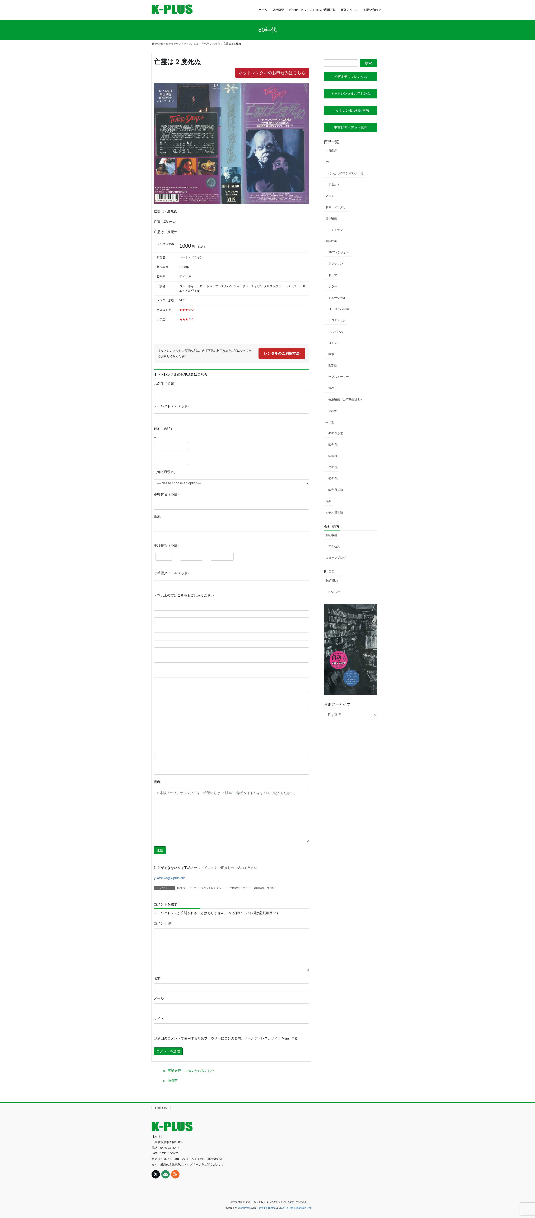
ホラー (246, 887)
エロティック (337, 320)
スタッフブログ (335, 557)
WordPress (244, 1208)
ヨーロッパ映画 (338, 309)
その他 (332, 410)
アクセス (334, 546)
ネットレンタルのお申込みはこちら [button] (272, 72)
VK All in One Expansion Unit (295, 1208)
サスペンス (335, 331)
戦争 (331, 354)
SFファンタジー (339, 252)
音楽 (328, 501)
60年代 (333, 456)
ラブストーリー (338, 376)
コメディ (334, 342)
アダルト (334, 184)
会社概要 (331, 535)
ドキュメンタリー (337, 207)
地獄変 (173, 1081)
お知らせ (334, 591)
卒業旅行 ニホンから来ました (191, 1071)
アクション (335, 263)
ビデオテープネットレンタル (205, 887)
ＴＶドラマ (335, 229)
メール (159, 998)
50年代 (333, 444)
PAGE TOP (519, 1177)
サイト (159, 1018)
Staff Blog (331, 580)
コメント (162, 923)
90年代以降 (335, 489)
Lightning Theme (266, 1208)
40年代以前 (335, 433)
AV (327, 162)
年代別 (271, 887)
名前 (157, 978)
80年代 (181, 887)
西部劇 (332, 365)
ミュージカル (337, 297)
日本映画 (331, 218)
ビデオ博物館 (231, 887)
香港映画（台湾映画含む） (345, 399)
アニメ (329, 196)
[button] (350, 76)
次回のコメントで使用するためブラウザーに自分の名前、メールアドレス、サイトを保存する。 (229, 1038)
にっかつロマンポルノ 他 (345, 173)
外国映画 (259, 887)
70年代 (333, 467)
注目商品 (331, 150)
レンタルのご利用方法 (281, 353)
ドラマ (332, 275)
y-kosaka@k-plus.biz (169, 878)
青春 (331, 388)
